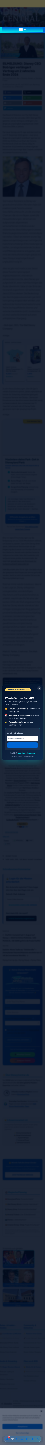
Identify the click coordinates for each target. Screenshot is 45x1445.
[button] (41, 1411)
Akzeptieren (23, 1427)
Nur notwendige (22, 1433)
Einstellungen (22, 1439)
